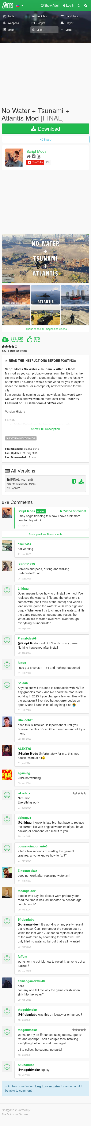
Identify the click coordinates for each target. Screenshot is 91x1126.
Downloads (17, 341)
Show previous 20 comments (45, 534)
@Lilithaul (25, 822)
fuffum (22, 956)
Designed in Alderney (16, 1110)
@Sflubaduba (27, 1014)
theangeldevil (27, 891)
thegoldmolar (27, 1009)
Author (40, 511)
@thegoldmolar (29, 1069)
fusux (22, 662)
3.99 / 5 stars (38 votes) (14, 350)
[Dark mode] (79, 5)
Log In (40, 1086)
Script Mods (36, 151)
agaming (24, 773)
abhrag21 (24, 817)
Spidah (23, 683)
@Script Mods (28, 643)
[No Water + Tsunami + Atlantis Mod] (45, 258)
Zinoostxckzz (27, 870)
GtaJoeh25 (25, 720)
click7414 (24, 544)
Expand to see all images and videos (45, 329)
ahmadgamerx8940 (31, 981)
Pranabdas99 (27, 638)
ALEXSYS (24, 748)
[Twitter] (34, 156)
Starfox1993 (26, 564)
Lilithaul (24, 588)
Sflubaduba (26, 919)
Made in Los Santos (15, 1114)
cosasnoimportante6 (33, 846)
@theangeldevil (29, 924)
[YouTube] (39, 156)
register (54, 1086)
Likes (37, 341)
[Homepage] (28, 156)
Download (48, 128)
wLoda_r (24, 793)
